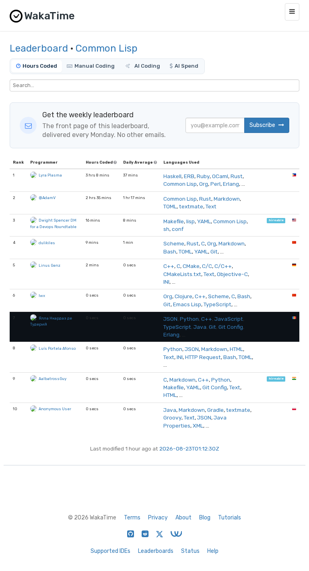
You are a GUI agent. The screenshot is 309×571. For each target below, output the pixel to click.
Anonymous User (55, 409)
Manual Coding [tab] (94, 66)
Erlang (231, 184)
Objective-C (232, 274)
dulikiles (47, 243)
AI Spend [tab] (186, 66)
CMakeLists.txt (182, 274)
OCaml (220, 176)
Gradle (215, 410)
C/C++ (223, 266)
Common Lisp (107, 48)
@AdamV (47, 197)
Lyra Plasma (50, 175)
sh (166, 229)
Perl (215, 184)
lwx (42, 295)
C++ (168, 266)
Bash (169, 251)
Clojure (183, 296)
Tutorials (229, 517)
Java (200, 327)
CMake (191, 266)
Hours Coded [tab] (40, 66)
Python (189, 319)
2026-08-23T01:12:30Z (189, 448)
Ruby (203, 176)
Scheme (173, 243)
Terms (132, 517)
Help (212, 551)
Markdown (227, 198)
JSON (170, 319)
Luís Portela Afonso (57, 348)
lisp (190, 221)
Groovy (172, 417)
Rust (237, 176)
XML (198, 425)
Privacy (158, 517)
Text (211, 206)
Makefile (173, 221)
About (183, 517)
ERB (189, 176)
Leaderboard (39, 48)
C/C (207, 266)
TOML (170, 206)
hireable (276, 220)
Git (214, 251)
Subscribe (262, 125)
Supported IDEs (110, 551)
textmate (191, 206)
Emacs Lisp (187, 304)
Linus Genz (49, 265)
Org (203, 184)
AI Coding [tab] (146, 66)
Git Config (230, 327)
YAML (204, 221)
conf (177, 229)
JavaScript (228, 319)
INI (166, 281)
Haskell (172, 176)
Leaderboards (155, 551)
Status (190, 551)
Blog (204, 517)
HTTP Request (203, 357)
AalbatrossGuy (52, 378)
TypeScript (217, 304)
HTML (236, 349)
